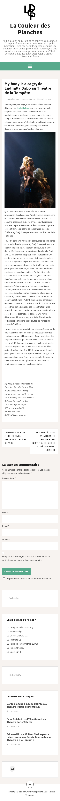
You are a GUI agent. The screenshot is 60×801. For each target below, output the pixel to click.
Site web (6, 539)
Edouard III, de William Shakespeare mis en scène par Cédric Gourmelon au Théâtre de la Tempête (29, 737)
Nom (5, 512)
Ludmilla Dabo (23, 108)
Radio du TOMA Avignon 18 (22, 643)
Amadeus (48, 791)
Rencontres (15, 647)
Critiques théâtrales (43, 99)
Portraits (14, 639)
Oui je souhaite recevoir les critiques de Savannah (28, 578)
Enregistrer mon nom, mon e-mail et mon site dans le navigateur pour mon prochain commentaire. (26, 558)
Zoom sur (14, 652)
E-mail (5, 526)
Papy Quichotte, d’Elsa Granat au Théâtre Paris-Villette (26, 720)
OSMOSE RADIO (17, 635)
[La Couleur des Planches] (30, 12)
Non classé (15, 631)
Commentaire (9, 478)
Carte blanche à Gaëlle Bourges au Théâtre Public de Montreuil (27, 705)
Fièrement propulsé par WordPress (20, 791)
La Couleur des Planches (30, 29)
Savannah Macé (27, 99)
